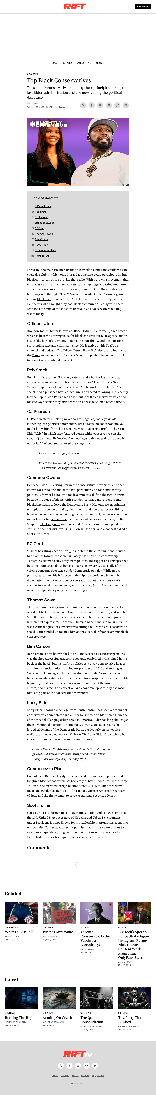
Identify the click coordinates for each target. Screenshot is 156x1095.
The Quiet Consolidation (91, 1019)
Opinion (100, 63)
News (55, 63)
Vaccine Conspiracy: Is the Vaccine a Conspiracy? (95, 938)
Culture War (12, 927)
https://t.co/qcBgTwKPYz (104, 463)
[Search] (6, 7)
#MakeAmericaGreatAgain (54, 754)
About (55, 1075)
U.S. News (10, 1013)
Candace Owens (44, 222)
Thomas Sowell (44, 233)
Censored (32, 74)
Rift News (32, 103)
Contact (65, 1075)
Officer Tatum (43, 206)
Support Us (98, 1075)
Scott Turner (42, 255)
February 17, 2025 (89, 468)
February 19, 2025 (78, 759)
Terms (75, 1075)
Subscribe (143, 6)
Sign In (128, 7)
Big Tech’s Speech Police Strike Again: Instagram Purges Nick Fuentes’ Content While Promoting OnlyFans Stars (134, 944)
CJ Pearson (41, 217)
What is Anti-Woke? (58, 931)
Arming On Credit (57, 1017)
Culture (67, 63)
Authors (85, 1075)
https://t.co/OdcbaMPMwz (89, 754)
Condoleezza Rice (45, 250)
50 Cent (39, 228)
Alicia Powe (125, 962)
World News (84, 63)
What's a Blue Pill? (19, 931)
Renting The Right (20, 1017)
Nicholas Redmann (15, 1022)
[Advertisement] (78, 36)
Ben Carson (41, 239)
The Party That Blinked (130, 1019)
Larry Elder (41, 244)
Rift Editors (12, 936)
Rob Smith (41, 211)
